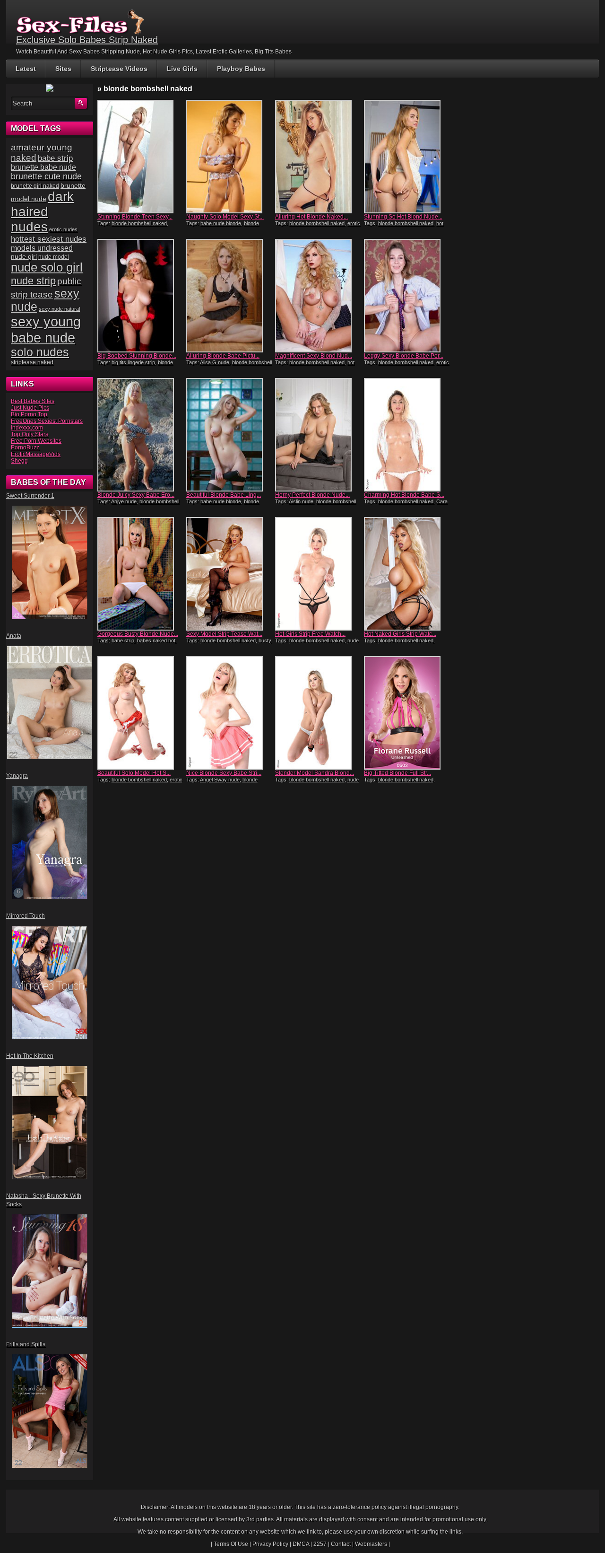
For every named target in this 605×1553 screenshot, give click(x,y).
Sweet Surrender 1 (30, 495)
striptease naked (32, 362)
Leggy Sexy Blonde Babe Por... (403, 355)
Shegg (19, 460)
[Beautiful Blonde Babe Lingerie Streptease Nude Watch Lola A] (229, 434)
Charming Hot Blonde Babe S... (404, 494)
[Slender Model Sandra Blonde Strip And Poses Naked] (318, 713)
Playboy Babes (241, 68)
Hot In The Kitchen (29, 1056)
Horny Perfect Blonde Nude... (312, 494)
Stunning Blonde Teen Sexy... (135, 216)
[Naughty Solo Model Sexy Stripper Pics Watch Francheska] (229, 156)
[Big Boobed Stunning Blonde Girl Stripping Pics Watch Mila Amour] (140, 295)
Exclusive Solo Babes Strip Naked (87, 40)
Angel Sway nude (220, 779)
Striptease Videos (119, 68)
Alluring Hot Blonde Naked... (311, 216)
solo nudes (40, 352)
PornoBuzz (25, 447)
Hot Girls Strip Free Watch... (310, 634)
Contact (341, 1544)
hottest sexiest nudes (48, 239)
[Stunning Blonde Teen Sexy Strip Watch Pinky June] (140, 156)
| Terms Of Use (229, 1544)
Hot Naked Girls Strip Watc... (400, 634)
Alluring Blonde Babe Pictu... (222, 355)
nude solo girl (47, 267)
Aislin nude (301, 501)
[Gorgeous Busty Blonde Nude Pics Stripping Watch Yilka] (140, 574)
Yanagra (17, 775)
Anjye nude (124, 501)
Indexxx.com (27, 427)
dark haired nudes (42, 211)
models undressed (42, 248)
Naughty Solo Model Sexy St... (225, 216)
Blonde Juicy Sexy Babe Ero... (135, 494)
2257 (320, 1544)
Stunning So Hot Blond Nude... (403, 216)
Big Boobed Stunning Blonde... (136, 355)
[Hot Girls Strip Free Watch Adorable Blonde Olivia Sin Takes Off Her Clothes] (318, 574)
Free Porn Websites (36, 441)
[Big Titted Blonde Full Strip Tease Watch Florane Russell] (407, 713)
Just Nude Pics (30, 407)
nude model (53, 257)
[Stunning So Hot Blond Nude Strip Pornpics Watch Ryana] (407, 156)
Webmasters (371, 1544)
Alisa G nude (214, 362)
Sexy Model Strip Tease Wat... (224, 634)
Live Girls (182, 68)
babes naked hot (156, 640)
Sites (63, 68)
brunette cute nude (46, 176)
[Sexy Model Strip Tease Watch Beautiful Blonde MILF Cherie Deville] (229, 574)
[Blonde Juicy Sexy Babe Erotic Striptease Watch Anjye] (140, 434)
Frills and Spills (25, 1344)
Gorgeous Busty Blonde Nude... (137, 634)
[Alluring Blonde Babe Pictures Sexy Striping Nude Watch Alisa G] (229, 295)
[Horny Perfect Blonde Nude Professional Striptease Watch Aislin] (318, 434)
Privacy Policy (270, 1544)
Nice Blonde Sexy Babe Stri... (223, 773)
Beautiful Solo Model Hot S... (134, 773)
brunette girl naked (35, 186)
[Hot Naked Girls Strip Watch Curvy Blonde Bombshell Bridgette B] (407, 574)
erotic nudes (63, 229)
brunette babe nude (43, 167)
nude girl (24, 256)
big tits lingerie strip (133, 362)
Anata (13, 635)
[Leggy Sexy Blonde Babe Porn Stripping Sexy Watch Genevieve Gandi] (407, 295)
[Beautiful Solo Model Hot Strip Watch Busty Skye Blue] (140, 713)
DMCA (301, 1544)
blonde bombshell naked (139, 223)
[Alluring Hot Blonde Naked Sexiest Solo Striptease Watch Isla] (318, 156)
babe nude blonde (220, 223)
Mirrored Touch (25, 915)
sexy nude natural (59, 309)
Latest (26, 68)
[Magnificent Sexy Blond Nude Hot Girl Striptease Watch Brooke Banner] (318, 295)
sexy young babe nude (46, 329)
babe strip (123, 640)
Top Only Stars (29, 434)
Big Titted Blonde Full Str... (397, 773)
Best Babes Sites (32, 401)
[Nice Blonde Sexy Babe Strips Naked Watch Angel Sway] (229, 713)
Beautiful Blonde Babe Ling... (223, 494)
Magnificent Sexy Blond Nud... (313, 355)
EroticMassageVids (35, 454)
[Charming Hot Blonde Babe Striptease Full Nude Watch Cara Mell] (407, 434)
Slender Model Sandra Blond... (314, 773)
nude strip (33, 281)
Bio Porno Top (29, 414)
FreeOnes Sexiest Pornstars (47, 421)
